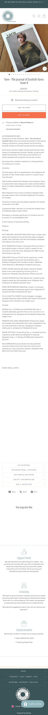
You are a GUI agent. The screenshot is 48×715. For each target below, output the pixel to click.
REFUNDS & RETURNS (24, 475)
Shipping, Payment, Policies (23, 682)
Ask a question (24, 484)
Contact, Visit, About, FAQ (23, 677)
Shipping (21, 91)
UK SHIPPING (24, 465)
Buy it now (24, 115)
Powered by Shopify (24, 713)
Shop (23, 671)
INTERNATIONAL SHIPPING (24, 470)
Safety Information (23, 479)
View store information (13, 129)
